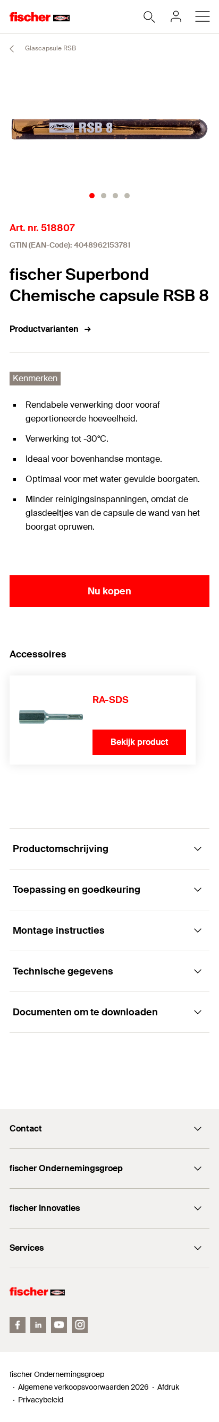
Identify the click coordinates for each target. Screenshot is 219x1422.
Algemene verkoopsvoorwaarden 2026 (83, 1387)
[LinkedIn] (38, 1325)
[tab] (92, 195)
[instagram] (80, 1325)
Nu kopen (109, 591)
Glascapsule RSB (49, 48)
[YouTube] (59, 1325)
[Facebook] (18, 1325)
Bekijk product (140, 742)
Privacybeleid (40, 1400)
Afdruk (168, 1387)
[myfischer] (176, 16)
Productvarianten (44, 329)
